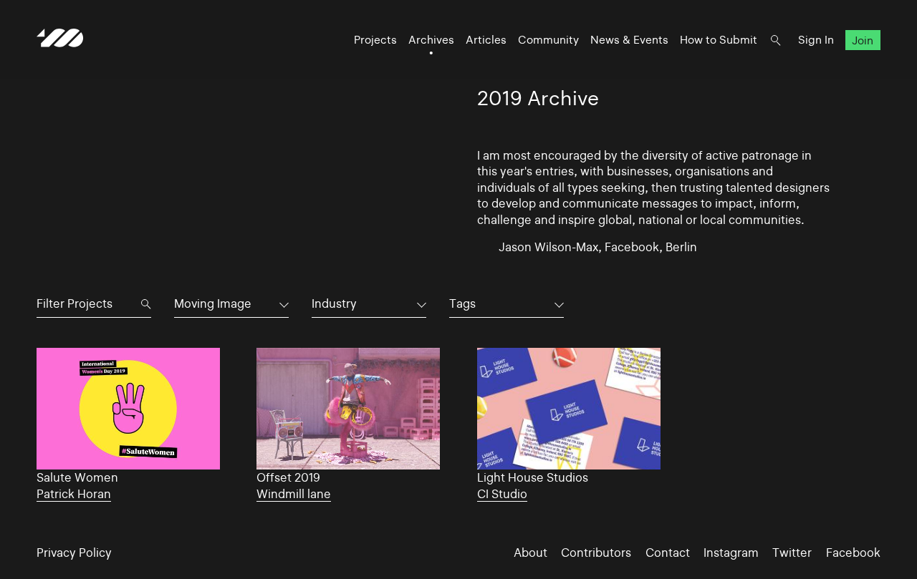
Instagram (731, 552)
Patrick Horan (74, 494)
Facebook (853, 552)
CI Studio (502, 494)
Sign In (816, 40)
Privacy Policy (74, 552)
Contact (667, 552)
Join (862, 40)
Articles (486, 40)
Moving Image (212, 303)
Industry (334, 303)
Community (548, 40)
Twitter (792, 552)
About (530, 552)
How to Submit (718, 40)
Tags (462, 303)
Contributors (596, 552)
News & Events (629, 40)
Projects (375, 40)
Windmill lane (293, 494)
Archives (431, 40)
